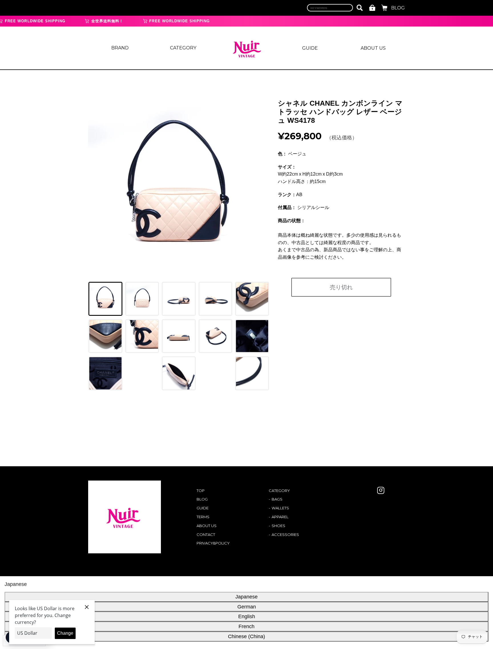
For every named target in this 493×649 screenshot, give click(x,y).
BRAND (120, 48)
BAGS (277, 499)
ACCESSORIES (285, 534)
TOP (201, 490)
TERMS (203, 517)
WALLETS (280, 508)
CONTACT (206, 534)
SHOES (278, 525)
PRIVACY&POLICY (213, 543)
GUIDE (310, 48)
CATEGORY (183, 48)
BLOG (398, 8)
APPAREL (280, 517)
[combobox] (330, 7)
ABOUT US (373, 48)
